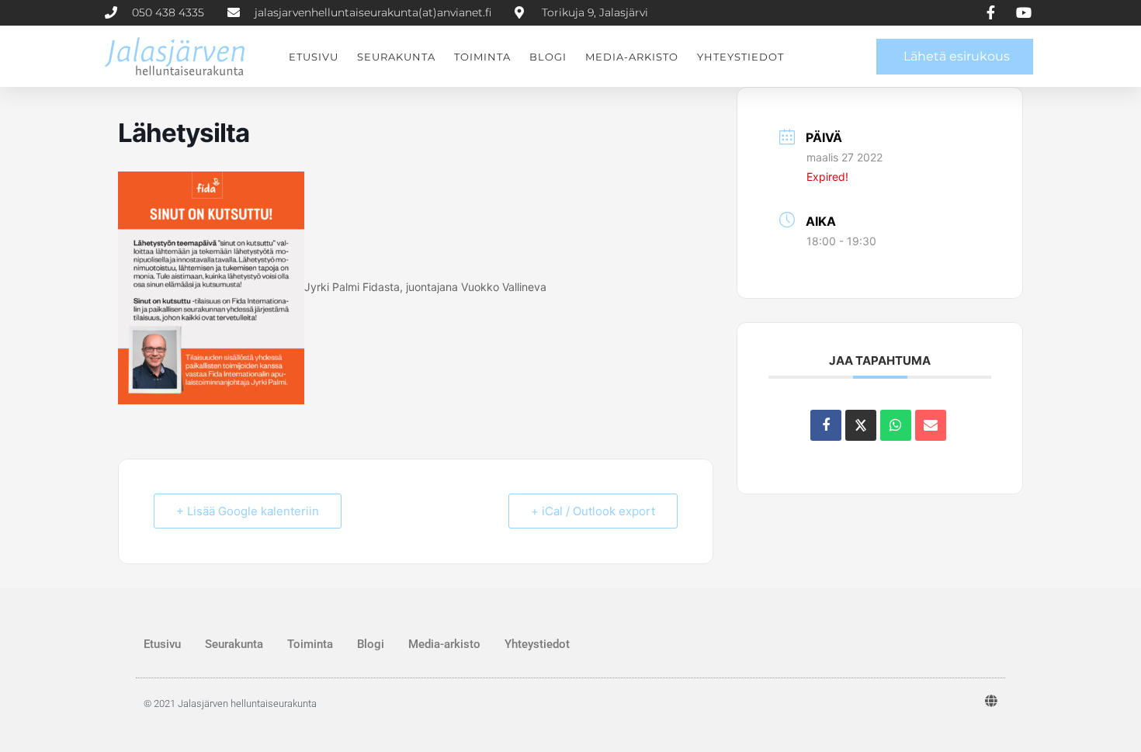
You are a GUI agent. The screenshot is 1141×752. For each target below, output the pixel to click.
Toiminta (482, 56)
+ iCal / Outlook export (593, 511)
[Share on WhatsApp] (895, 425)
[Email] (930, 425)
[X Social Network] (860, 425)
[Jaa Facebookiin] (825, 425)
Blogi (548, 56)
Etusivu (313, 56)
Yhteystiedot (740, 56)
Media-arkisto (631, 56)
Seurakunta (396, 56)
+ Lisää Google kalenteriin (247, 511)
